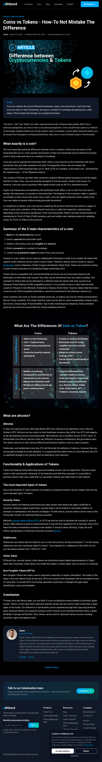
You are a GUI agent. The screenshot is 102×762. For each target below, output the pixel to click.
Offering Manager (50, 716)
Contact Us (87, 716)
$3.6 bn (57, 531)
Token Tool (47, 712)
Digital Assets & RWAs (13, 17)
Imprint (86, 720)
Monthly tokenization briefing (16, 720)
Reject (86, 751)
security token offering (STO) (25, 520)
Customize (74, 756)
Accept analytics (63, 751)
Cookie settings (89, 728)
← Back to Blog (51, 667)
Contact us (84, 691)
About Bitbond (89, 712)
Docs (39, 4)
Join (32, 725)
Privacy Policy (89, 724)
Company (58, 4)
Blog (48, 4)
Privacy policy (88, 745)
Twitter (31, 657)
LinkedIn (22, 657)
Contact (70, 4)
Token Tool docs (70, 716)
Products (29, 4)
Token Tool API (69, 719)
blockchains (8, 265)
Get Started (88, 4)
